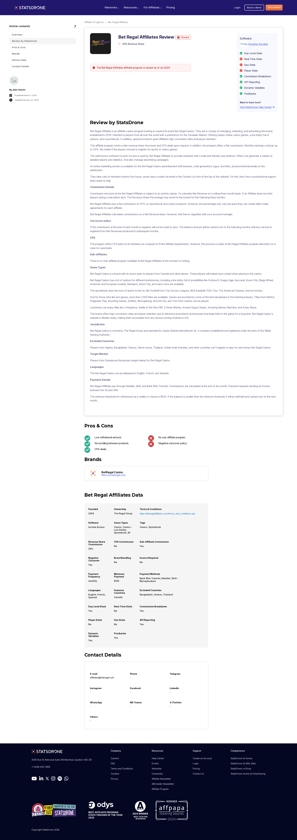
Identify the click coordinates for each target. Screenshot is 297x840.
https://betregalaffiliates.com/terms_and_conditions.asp (167, 513)
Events (155, 763)
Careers (115, 758)
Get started (274, 7)
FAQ (113, 763)
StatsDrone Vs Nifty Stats (243, 763)
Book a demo (254, 7)
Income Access (258, 44)
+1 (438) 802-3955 (41, 767)
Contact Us (198, 773)
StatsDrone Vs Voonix (241, 758)
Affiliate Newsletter (161, 778)
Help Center (158, 758)
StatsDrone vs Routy (241, 768)
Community (157, 773)
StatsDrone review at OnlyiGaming (248, 773)
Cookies (115, 773)
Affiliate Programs (94, 22)
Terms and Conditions (122, 768)
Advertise (156, 768)
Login (237, 7)
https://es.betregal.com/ (113, 475)
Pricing (196, 768)
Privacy (114, 778)
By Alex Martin (17, 89)
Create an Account (202, 758)
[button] (112, 7)
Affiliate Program (160, 789)
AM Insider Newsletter (163, 784)
